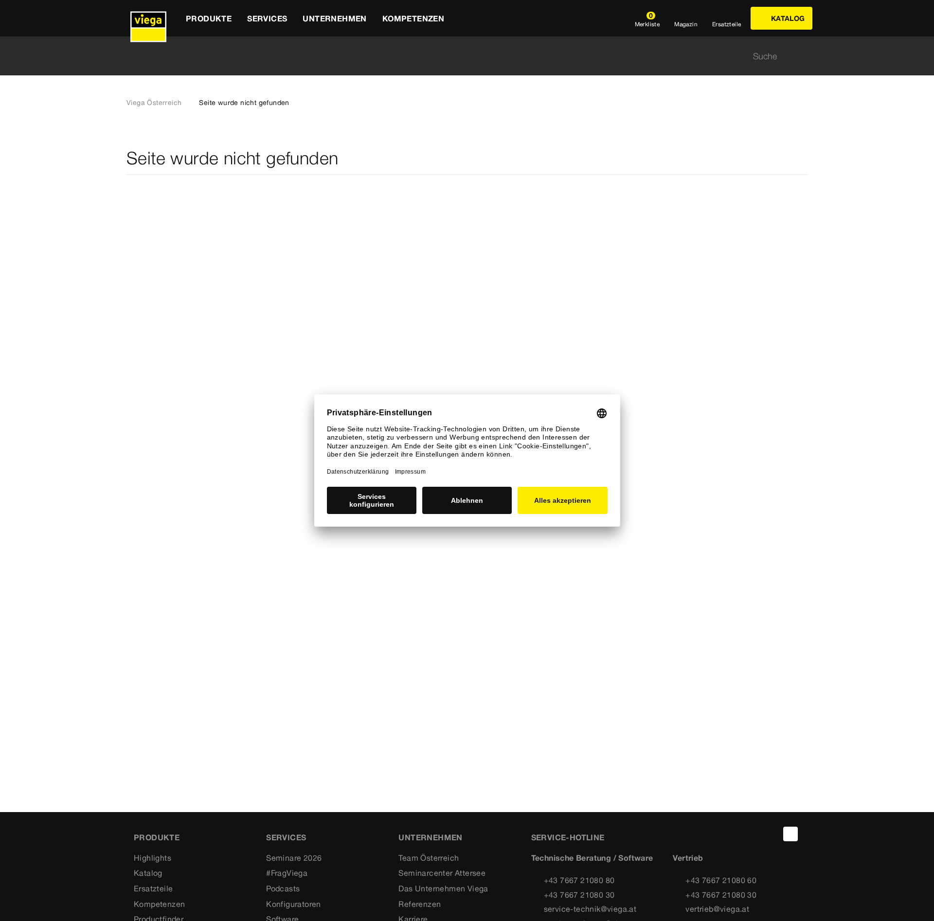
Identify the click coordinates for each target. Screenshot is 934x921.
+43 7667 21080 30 (579, 895)
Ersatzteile (153, 888)
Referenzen (419, 904)
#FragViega (286, 873)
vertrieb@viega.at (717, 909)
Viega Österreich (153, 102)
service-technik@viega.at (590, 909)
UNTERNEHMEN (430, 837)
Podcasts (283, 888)
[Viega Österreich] (148, 18)
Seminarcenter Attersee (441, 873)
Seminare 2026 (294, 858)
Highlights (152, 858)
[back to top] (790, 834)
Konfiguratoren (293, 904)
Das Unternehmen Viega (443, 888)
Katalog (148, 873)
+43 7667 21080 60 (720, 880)
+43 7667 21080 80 (579, 880)
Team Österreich (428, 858)
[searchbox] (458, 56)
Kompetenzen (159, 904)
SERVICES (286, 837)
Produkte (157, 837)
